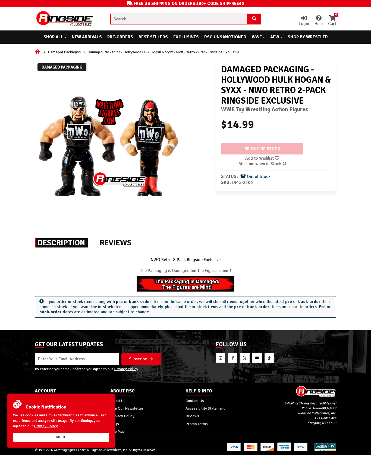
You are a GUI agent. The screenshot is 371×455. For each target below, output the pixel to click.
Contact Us (195, 400)
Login (304, 23)
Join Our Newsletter (126, 408)
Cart (332, 21)
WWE (257, 37)
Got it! (61, 437)
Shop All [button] (53, 37)
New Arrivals (87, 37)
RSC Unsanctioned (225, 37)
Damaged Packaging (64, 51)
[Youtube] (257, 358)
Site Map (117, 431)
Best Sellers (153, 37)
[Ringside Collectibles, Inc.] (299, 391)
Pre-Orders (120, 37)
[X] (245, 358)
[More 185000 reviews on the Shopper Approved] (325, 450)
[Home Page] (38, 51)
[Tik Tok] (269, 358)
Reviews (192, 415)
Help (319, 23)
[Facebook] (232, 358)
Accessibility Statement (205, 408)
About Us (117, 400)
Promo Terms (197, 423)
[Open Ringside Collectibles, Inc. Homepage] (65, 19)
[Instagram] (220, 358)
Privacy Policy (126, 368)
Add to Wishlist (260, 158)
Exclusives (186, 37)
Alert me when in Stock (260, 163)
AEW (275, 37)
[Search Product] (254, 19)
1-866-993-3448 (324, 408)
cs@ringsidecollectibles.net (315, 403)
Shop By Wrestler (308, 37)
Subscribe (138, 359)
